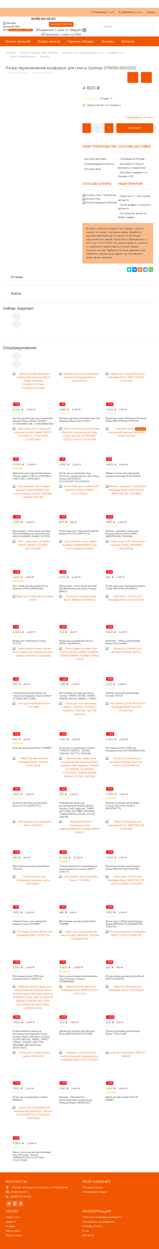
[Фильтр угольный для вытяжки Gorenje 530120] (126, 664)
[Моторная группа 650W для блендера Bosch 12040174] (33, 947)
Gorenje (44, 56)
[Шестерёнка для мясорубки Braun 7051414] (33, 837)
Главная (11, 52)
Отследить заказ (92, 1187)
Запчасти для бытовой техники (39, 52)
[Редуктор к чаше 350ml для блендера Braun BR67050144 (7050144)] (126, 389)
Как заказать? (11, 14)
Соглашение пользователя (98, 1221)
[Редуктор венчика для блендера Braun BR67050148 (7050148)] (126, 837)
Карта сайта (13, 1231)
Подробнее (60, 1187)
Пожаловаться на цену (139, 117)
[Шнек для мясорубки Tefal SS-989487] (126, 1068)
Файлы (16, 293)
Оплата (41, 14)
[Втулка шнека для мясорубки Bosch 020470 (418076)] (126, 947)
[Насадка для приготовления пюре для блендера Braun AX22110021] (79, 389)
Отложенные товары (94, 1191)
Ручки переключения (23, 56)
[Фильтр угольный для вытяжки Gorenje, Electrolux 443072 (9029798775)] (126, 774)
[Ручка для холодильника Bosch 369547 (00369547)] (79, 612)
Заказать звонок (61, 24)
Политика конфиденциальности (102, 1217)
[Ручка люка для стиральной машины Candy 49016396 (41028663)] (126, 557)
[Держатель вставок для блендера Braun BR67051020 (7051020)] (79, 1002)
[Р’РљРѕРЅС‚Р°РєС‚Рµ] (134, 269)
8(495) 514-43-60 (43, 19)
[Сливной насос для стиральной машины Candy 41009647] (33, 892)
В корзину (134, 128)
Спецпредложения (19, 348)
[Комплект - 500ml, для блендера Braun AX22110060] (126, 612)
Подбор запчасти (49, 41)
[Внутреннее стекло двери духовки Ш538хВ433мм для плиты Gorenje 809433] (79, 557)
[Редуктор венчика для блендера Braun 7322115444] (126, 1002)
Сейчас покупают (18, 308)
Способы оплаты (92, 1226)
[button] (132, 77)
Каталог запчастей (18, 41)
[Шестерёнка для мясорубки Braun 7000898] (79, 892)
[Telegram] (145, 269)
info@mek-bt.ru (19, 1191)
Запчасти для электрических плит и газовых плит (93, 52)
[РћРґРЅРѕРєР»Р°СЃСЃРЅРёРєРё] (140, 269)
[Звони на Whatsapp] (84, 30)
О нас (28, 14)
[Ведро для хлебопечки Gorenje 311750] (33, 612)
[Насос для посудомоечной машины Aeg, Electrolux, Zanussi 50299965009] (79, 947)
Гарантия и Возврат (81, 41)
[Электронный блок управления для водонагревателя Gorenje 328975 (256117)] (79, 837)
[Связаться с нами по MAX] (20, 1203)
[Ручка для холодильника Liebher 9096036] (33, 1068)
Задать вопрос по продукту (104, 105)
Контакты (127, 41)
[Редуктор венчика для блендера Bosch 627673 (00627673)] (33, 774)
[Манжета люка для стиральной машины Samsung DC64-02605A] (126, 444)
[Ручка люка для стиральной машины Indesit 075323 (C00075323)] (79, 502)
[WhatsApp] (151, 269)
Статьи (55, 14)
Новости (11, 1221)
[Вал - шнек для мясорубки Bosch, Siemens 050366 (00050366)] (33, 557)
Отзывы (17, 277)
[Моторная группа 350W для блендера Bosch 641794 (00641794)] (126, 719)
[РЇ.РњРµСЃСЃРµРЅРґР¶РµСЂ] (129, 269)
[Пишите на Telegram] (59, 30)
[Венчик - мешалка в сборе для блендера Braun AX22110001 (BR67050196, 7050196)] (126, 502)
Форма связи (14, 1235)
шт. (103, 12)
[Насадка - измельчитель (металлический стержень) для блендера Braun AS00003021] (79, 1068)
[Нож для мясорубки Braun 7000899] (33, 719)
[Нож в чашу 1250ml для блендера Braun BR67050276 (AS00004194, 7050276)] (126, 892)
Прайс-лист (13, 1217)
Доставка (108, 41)
